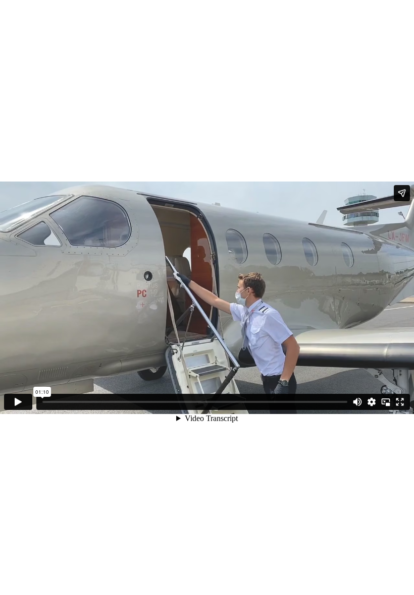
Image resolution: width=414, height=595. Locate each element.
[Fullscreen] (400, 402)
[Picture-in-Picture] (386, 402)
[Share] (402, 193)
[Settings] (372, 402)
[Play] (18, 402)
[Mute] (357, 402)
